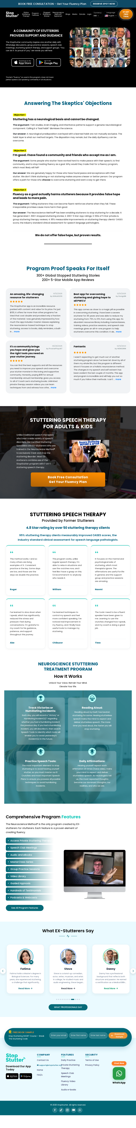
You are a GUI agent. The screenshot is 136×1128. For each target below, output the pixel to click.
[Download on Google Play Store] (26, 1076)
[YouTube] (73, 1110)
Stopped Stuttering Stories (47, 14)
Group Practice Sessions (25, 869)
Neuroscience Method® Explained (58, 14)
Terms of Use (92, 1060)
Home (40, 1070)
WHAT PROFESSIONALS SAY (68, 1007)
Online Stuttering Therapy (26, 14)
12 (79, 999)
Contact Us (43, 1060)
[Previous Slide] (3, 971)
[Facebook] (54, 1110)
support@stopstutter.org (50, 1065)
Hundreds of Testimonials (25, 890)
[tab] (30, 841)
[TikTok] (61, 1110)
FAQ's (39, 1074)
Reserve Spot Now (104, 3)
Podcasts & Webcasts (23, 897)
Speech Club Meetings (23, 847)
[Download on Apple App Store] (12, 1076)
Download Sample (119, 1035)
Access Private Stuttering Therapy (30, 840)
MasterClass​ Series (21, 862)
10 (73, 999)
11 (76, 999)
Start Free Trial (126, 14)
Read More (24, 988)
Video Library (18, 876)
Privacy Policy (92, 1065)
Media (74, 14)
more (17, 331)
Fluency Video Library (68, 1083)
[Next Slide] (133, 971)
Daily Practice (68, 1060)
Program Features (35, 14)
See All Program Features (24, 907)
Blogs (68, 14)
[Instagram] (67, 1110)
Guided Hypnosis (20, 883)
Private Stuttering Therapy (70, 1067)
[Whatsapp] (79, 1110)
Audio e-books (68, 1089)
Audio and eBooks (21, 854)
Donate (82, 14)
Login (89, 14)
